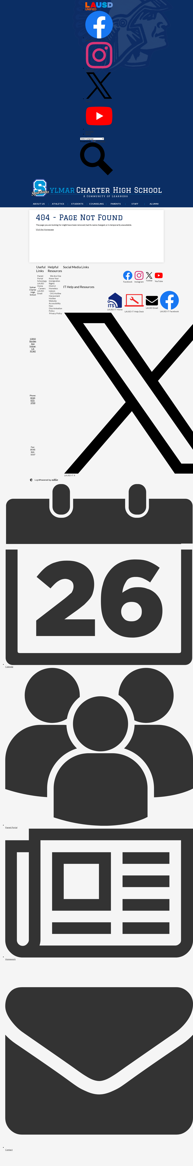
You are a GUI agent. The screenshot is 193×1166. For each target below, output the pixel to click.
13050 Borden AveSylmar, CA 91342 (32, 344)
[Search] (96, 174)
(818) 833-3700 (32, 400)
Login (34, 480)
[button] (38, 204)
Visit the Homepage (45, 229)
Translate (101, 141)
